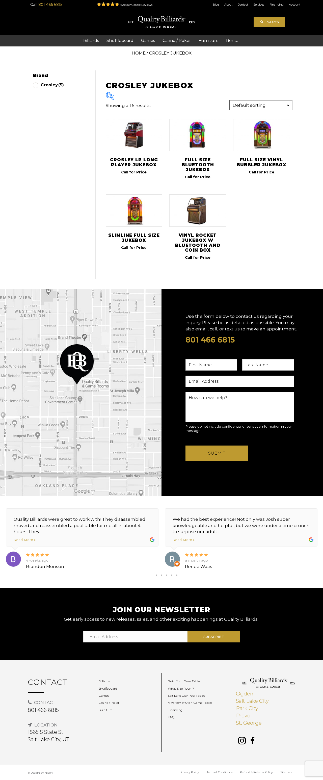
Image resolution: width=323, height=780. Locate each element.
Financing (277, 4)
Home (139, 53)
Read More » (25, 540)
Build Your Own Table (184, 681)
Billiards (104, 681)
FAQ (171, 717)
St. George (249, 723)
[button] (269, 22)
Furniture (105, 710)
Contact (243, 4)
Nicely (49, 772)
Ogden (244, 694)
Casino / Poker (108, 703)
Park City (247, 708)
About (228, 4)
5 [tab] (176, 575)
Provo (243, 716)
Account (294, 4)
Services (258, 4)
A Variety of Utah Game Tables (190, 703)
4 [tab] (171, 575)
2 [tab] (161, 575)
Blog (216, 4)
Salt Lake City (252, 701)
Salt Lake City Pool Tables (186, 695)
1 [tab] (156, 575)
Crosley (52, 84)
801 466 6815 (50, 4)
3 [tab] (166, 575)
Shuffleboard (107, 688)
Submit (216, 453)
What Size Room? (181, 688)
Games (103, 695)
